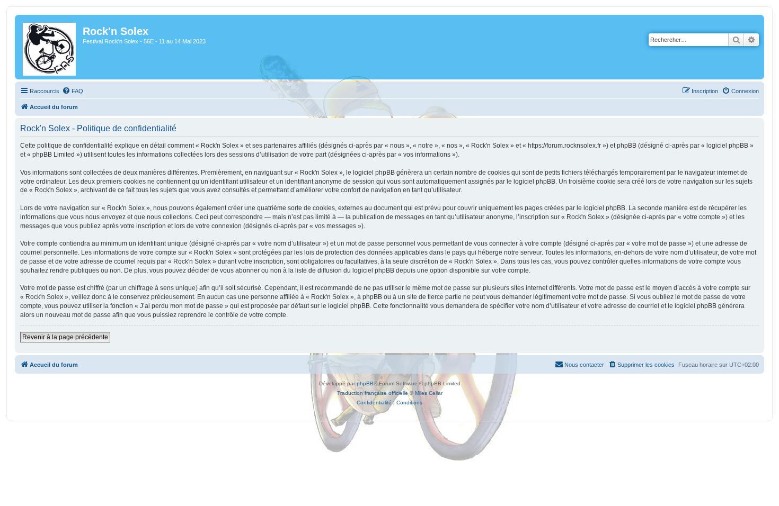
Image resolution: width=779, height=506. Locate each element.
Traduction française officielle (372, 393)
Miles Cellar (428, 393)
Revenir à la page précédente (65, 337)
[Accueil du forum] (50, 47)
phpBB (365, 383)
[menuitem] (72, 91)
